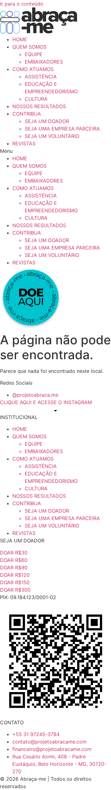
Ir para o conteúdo (21, 4)
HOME (19, 39)
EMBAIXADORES (44, 62)
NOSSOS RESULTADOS (39, 106)
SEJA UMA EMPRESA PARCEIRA (62, 129)
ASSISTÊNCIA (41, 76)
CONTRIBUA (26, 114)
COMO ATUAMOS (33, 69)
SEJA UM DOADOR (47, 121)
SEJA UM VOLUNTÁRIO (52, 136)
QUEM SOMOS (29, 47)
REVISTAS (23, 143)
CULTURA (36, 99)
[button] (55, 151)
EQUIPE (34, 54)
